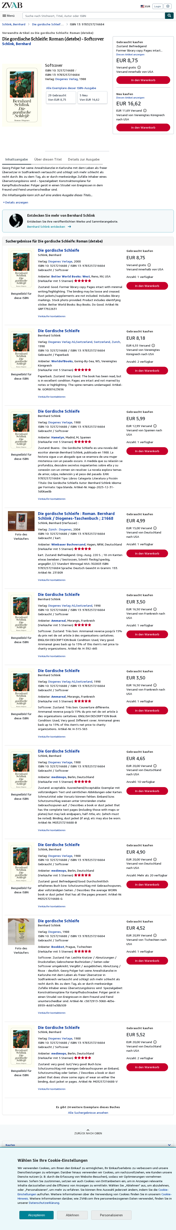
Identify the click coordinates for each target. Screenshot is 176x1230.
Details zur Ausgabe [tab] (84, 159)
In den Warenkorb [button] (143, 80)
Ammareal (58, 620)
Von (57, 97)
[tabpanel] (55, 185)
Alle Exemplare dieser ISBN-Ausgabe (71, 88)
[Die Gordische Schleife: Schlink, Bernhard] (21, 790)
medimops (58, 777)
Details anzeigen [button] (16, 202)
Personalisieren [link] (111, 1215)
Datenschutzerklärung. (44, 1202)
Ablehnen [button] (72, 1215)
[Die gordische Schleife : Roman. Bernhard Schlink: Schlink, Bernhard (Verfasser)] (21, 530)
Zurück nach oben (88, 1133)
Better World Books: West (70, 276)
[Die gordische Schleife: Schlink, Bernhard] (21, 289)
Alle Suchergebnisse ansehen (88, 1112)
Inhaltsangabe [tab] (16, 159)
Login (157, 6)
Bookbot (57, 946)
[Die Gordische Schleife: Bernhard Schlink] (21, 370)
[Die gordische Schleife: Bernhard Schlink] (21, 944)
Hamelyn (57, 437)
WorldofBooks (62, 361)
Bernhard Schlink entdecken (46, 226)
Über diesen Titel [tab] (48, 159)
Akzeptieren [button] (36, 1215)
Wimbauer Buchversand (68, 544)
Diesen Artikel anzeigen (130, 54)
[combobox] (94, 15)
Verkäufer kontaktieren (51, 316)
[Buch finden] (169, 15)
